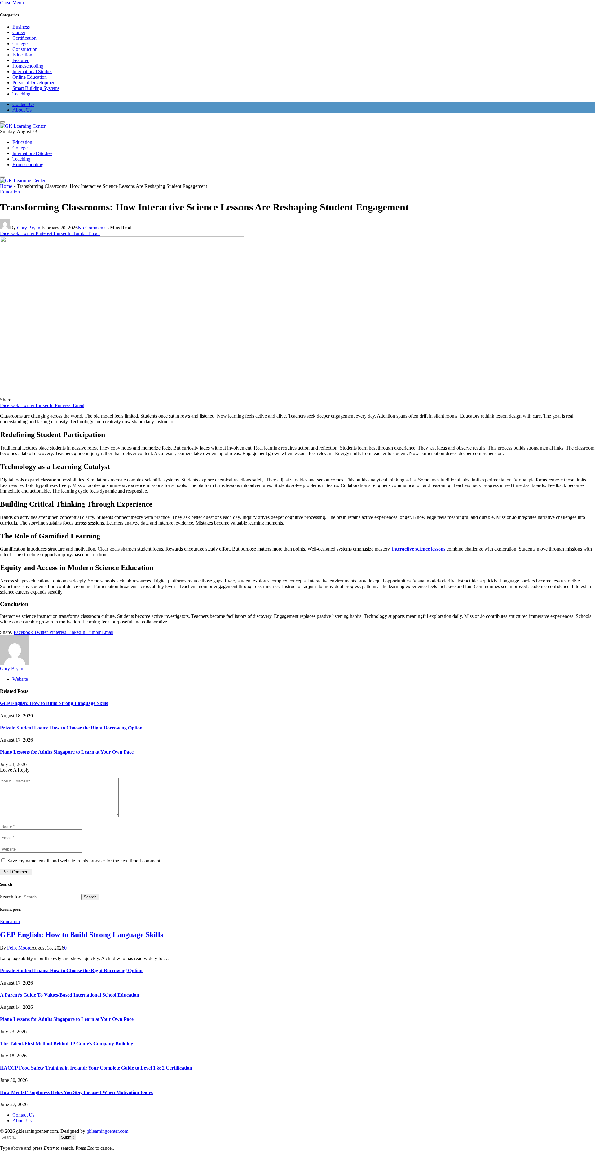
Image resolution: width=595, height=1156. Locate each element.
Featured (20, 60)
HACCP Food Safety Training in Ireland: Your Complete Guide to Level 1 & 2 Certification (96, 1067)
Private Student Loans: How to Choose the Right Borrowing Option (71, 727)
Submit (67, 1137)
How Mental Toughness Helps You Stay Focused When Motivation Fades (76, 1092)
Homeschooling (27, 66)
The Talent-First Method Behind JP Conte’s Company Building (66, 1043)
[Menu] (2, 122)
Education (22, 54)
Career (18, 32)
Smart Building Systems (36, 88)
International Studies (32, 71)
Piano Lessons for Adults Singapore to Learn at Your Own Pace (67, 752)
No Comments (92, 227)
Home (6, 186)
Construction (24, 49)
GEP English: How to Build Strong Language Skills (54, 703)
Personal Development (34, 82)
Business (21, 26)
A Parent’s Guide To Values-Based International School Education (69, 995)
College (20, 43)
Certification (24, 38)
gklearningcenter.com (107, 1131)
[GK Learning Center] (23, 126)
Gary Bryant (29, 227)
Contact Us (23, 104)
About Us (22, 110)
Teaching (21, 93)
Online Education (29, 77)
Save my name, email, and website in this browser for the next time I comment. (84, 860)
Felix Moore (19, 947)
